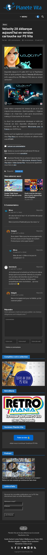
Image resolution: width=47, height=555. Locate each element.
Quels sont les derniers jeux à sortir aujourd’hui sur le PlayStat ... (33, 195)
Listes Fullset (19, 539)
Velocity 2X (19, 171)
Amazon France (36, 160)
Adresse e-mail (10, 501)
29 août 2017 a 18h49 (19, 252)
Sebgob (14, 231)
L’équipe (24, 541)
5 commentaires (15, 40)
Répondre (39, 210)
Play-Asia (11, 136)
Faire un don (28, 544)
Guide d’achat (9, 539)
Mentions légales (14, 541)
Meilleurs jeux (29, 539)
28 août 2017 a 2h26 (17, 295)
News (5, 24)
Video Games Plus (19, 162)
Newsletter (19, 544)
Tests (37, 539)
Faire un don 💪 (23, 438)
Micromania (26, 160)
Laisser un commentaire (16, 146)
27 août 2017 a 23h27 (15, 269)
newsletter (23, 153)
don (15, 165)
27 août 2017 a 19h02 (15, 212)
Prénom (7, 506)
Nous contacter (33, 541)
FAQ (41, 539)
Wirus (11, 210)
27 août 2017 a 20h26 (17, 233)
